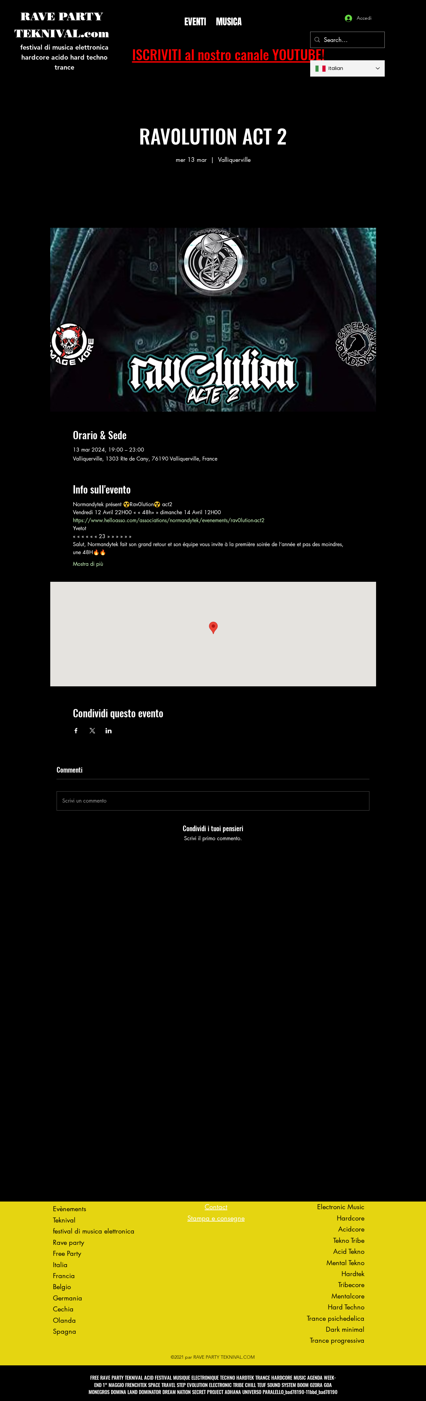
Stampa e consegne (216, 1218)
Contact (216, 1207)
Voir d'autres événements (213, 196)
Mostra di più (88, 563)
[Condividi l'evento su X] (92, 730)
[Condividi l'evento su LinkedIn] (109, 730)
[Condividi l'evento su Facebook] (76, 730)
